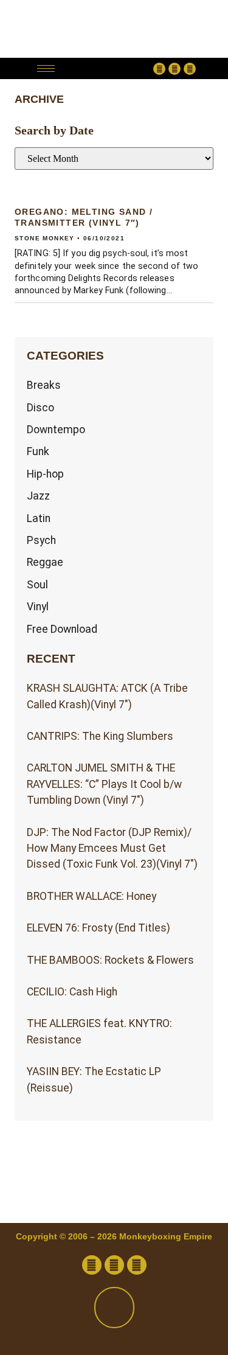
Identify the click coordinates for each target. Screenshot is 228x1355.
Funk (38, 451)
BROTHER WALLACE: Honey (91, 896)
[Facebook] (159, 69)
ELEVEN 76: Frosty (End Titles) (98, 928)
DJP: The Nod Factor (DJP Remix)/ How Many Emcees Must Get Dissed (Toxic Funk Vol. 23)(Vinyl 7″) (112, 848)
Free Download (62, 629)
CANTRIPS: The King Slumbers (100, 736)
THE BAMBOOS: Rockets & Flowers (110, 960)
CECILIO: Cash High (72, 992)
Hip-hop (45, 474)
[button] (107, 68)
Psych (41, 540)
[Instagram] (190, 69)
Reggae (45, 562)
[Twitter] (174, 69)
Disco (40, 408)
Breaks (44, 385)
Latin (38, 518)
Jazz (38, 496)
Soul (37, 585)
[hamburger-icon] (46, 68)
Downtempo (56, 429)
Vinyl (38, 607)
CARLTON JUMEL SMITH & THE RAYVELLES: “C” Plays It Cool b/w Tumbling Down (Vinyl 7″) (104, 784)
